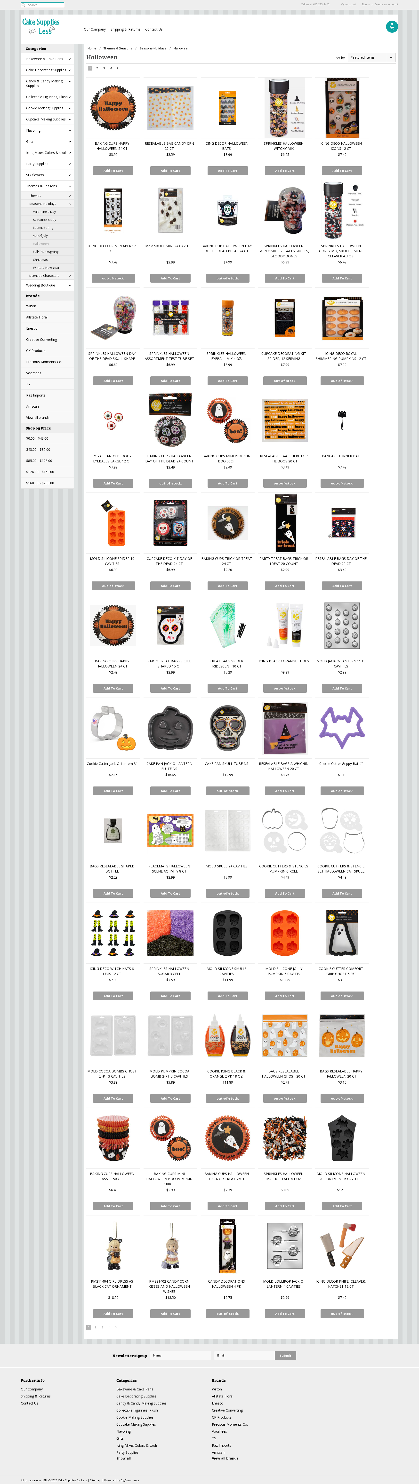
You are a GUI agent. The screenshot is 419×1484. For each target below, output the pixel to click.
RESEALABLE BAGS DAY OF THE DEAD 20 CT (341, 561)
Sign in (366, 4)
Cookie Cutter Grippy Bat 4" (341, 763)
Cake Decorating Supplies (46, 70)
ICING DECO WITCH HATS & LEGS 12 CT (112, 971)
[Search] (23, 5)
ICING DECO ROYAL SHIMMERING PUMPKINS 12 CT (341, 356)
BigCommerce (130, 1480)
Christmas (40, 259)
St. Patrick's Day (44, 219)
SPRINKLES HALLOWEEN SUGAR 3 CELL (169, 971)
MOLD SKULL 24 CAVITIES (227, 866)
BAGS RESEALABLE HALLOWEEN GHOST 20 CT (284, 1074)
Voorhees (33, 373)
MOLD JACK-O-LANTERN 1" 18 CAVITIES (340, 663)
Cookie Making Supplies (44, 108)
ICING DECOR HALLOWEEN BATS (226, 146)
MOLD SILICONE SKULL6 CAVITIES (227, 971)
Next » (118, 69)
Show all (123, 1458)
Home (92, 48)
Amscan (32, 406)
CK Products (36, 350)
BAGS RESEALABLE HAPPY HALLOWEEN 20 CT (341, 1074)
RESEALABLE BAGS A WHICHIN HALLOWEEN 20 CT (283, 766)
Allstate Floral (37, 317)
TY (28, 384)
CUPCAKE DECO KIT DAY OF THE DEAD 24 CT (169, 561)
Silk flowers (35, 175)
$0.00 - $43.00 (37, 438)
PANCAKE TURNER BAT (341, 456)
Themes (35, 195)
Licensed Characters (44, 275)
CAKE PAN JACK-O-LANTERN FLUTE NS (169, 766)
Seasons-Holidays (42, 203)
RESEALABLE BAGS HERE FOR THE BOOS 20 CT (284, 458)
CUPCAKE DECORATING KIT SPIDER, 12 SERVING (283, 356)
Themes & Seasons (41, 186)
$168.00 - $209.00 (40, 483)
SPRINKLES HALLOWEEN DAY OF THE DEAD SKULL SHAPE (112, 356)
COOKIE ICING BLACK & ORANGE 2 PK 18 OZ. (226, 1074)
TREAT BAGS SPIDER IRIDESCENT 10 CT (226, 663)
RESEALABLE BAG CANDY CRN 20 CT (169, 146)
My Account (348, 4)
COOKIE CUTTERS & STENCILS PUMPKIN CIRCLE (283, 868)
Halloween (41, 243)
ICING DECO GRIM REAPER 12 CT (112, 248)
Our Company (95, 29)
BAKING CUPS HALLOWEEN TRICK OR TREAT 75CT (226, 1176)
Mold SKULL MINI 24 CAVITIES (169, 246)
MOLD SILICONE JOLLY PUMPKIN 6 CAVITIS (283, 971)
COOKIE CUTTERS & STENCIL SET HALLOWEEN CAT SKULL (340, 868)
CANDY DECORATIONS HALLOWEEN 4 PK (226, 1284)
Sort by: (340, 58)
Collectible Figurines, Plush (47, 97)
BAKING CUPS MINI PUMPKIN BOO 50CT (226, 458)
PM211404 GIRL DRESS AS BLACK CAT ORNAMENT (112, 1284)
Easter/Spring (43, 227)
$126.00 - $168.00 (40, 471)
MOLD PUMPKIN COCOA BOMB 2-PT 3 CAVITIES (169, 1074)
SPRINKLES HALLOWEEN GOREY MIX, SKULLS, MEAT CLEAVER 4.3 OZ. (341, 251)
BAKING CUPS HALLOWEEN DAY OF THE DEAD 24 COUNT (169, 458)
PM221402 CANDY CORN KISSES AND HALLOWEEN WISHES (169, 1286)
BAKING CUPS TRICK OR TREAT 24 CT (226, 561)
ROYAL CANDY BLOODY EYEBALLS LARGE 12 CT (112, 458)
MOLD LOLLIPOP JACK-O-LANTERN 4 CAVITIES (284, 1284)
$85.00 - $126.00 (39, 460)
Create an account (386, 4)
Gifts (29, 141)
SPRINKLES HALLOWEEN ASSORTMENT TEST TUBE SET (169, 356)
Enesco (32, 328)
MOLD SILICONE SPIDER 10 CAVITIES (112, 561)
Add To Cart (113, 170)
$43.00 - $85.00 (38, 449)
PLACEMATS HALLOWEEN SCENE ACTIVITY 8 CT (169, 868)
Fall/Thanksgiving (45, 251)
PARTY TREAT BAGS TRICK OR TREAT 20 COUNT (283, 561)
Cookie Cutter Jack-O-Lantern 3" (112, 763)
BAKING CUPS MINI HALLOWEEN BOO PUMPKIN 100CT (169, 1178)
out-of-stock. (113, 278)
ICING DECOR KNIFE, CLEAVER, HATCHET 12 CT (341, 1284)
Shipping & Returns (125, 29)
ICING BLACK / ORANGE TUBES (284, 661)
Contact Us (154, 29)
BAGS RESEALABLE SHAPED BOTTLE (112, 868)
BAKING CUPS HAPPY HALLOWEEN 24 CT (112, 146)
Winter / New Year (46, 267)
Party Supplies (37, 163)
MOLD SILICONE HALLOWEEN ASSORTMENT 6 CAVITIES (341, 1176)
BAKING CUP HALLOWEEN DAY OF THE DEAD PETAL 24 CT (226, 248)
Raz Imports (35, 395)
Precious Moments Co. (44, 361)
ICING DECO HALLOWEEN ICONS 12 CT (341, 146)
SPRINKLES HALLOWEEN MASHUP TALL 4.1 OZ (284, 1176)
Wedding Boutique (40, 285)
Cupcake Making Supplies (46, 119)
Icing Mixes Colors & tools (46, 152)
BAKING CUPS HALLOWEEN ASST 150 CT (112, 1176)
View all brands (37, 417)
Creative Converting (41, 339)
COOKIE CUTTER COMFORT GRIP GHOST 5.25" (341, 971)
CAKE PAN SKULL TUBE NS (226, 763)
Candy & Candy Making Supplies (44, 83)
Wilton (31, 306)
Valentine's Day (44, 211)
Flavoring (33, 130)
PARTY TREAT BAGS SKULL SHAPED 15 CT (169, 663)
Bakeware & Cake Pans (44, 58)
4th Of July (40, 235)
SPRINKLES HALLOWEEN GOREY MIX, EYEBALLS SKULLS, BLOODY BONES (283, 251)
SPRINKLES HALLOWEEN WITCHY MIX (284, 146)
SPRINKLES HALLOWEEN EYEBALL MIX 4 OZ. (226, 356)
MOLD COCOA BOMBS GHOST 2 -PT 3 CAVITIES (112, 1074)
